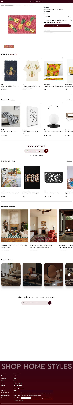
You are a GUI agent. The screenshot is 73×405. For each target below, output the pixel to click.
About (15, 378)
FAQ (14, 380)
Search (2, 376)
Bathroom (3, 390)
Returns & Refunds (18, 385)
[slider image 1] (11, 46)
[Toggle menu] (2, 2)
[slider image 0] (6, 46)
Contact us (16, 376)
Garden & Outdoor (5, 395)
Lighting (3, 385)
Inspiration (3, 378)
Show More (69, 99)
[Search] (68, 1)
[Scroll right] (41, 25)
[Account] (71, 1)
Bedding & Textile (9, 5)
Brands (2, 397)
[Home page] (36, 1)
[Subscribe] (49, 303)
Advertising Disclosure (19, 388)
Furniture (3, 380)
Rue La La (46, 7)
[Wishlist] (41, 8)
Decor (2, 383)
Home (2, 5)
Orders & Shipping (18, 383)
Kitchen (3, 388)
